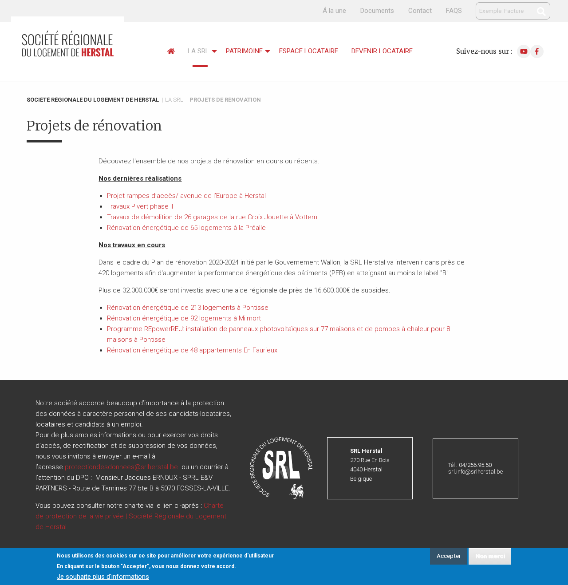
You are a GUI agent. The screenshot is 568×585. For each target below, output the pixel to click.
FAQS (454, 11)
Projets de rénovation (225, 99)
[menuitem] (171, 51)
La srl (198, 51)
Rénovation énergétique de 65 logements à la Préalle (186, 228)
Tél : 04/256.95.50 (470, 465)
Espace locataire (308, 51)
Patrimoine (244, 51)
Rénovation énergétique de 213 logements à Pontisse (187, 308)
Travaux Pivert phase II (140, 206)
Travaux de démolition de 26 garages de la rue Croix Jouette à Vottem (212, 217)
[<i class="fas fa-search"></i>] (541, 11)
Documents (377, 11)
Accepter (449, 555)
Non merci (490, 555)
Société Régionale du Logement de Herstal (93, 99)
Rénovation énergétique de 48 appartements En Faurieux (192, 350)
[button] (281, 468)
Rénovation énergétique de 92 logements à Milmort (184, 318)
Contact (420, 11)
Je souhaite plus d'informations (103, 576)
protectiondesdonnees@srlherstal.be (121, 467)
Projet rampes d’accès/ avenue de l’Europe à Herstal (186, 196)
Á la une (334, 11)
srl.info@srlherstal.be (475, 471)
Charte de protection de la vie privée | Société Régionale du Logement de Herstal (131, 516)
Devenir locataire (382, 51)
